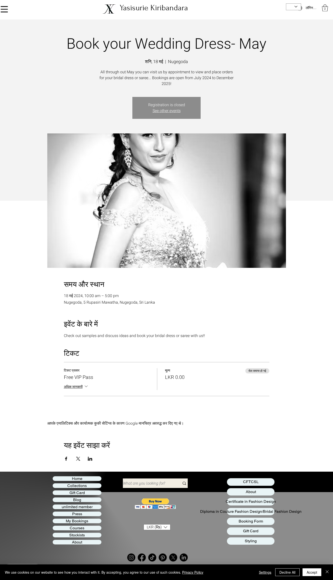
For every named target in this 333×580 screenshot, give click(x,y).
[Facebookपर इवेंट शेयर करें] (66, 459)
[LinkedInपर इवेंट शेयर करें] (90, 459)
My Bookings (77, 521)
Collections (77, 485)
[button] (325, 7)
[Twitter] (173, 557)
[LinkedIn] (184, 557)
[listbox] (157, 527)
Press (77, 514)
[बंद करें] (327, 572)
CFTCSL (251, 481)
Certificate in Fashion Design (250, 501)
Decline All (287, 572)
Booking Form (251, 521)
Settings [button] (265, 572)
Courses (77, 528)
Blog (77, 499)
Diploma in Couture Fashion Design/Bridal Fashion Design (250, 511)
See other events (167, 111)
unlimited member (77, 507)
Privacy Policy (192, 572)
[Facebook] (142, 557)
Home (77, 478)
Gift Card (77, 492)
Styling (251, 541)
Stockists (77, 535)
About (77, 542)
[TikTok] (152, 557)
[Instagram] (131, 557)
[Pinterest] (163, 557)
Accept (312, 572)
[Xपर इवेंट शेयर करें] (78, 459)
